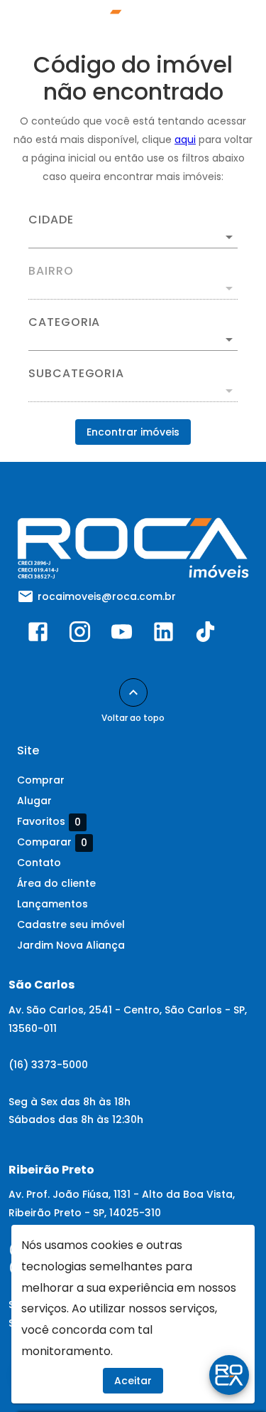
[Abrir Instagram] (79, 634)
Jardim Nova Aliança (71, 945)
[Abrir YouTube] (121, 634)
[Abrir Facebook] (38, 634)
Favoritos (49, 821)
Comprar (41, 780)
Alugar (34, 801)
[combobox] (133, 231)
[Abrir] (229, 237)
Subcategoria (76, 373)
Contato (39, 862)
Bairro (51, 271)
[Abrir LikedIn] (163, 634)
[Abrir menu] (225, 25)
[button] (133, 339)
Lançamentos (52, 904)
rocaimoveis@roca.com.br (107, 596)
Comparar (52, 842)
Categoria (64, 322)
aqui (185, 139)
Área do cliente (56, 883)
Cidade (51, 220)
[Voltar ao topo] (133, 692)
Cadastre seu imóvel (71, 924)
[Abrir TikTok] (205, 634)
